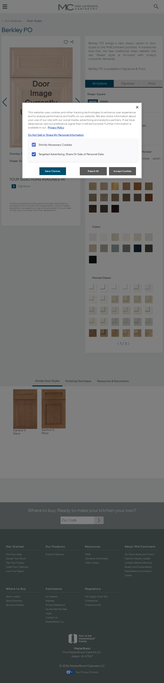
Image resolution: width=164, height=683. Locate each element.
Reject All (93, 171)
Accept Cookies (122, 171)
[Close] (137, 107)
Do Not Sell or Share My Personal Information (56, 134)
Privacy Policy (56, 127)
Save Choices (52, 171)
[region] (82, 140)
